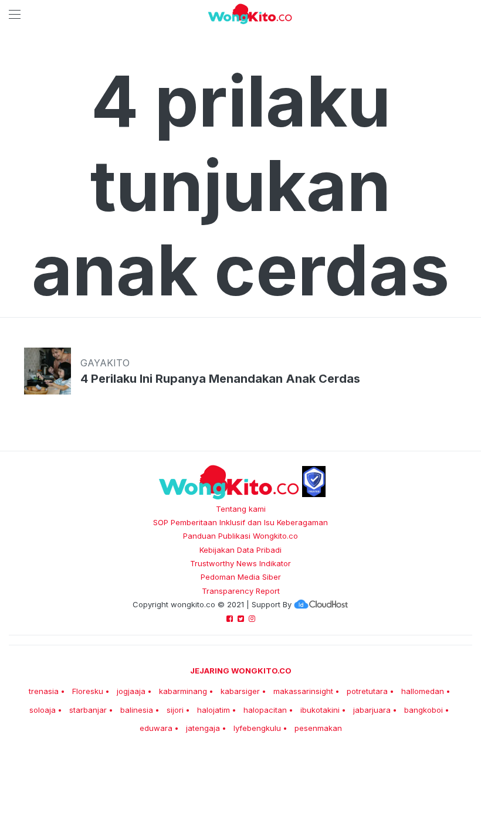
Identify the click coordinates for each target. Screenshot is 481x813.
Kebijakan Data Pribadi (240, 550)
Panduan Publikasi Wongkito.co (240, 535)
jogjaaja (131, 691)
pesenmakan (318, 728)
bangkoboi (423, 710)
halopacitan (265, 710)
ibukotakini (320, 710)
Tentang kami (241, 508)
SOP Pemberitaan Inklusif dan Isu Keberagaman (240, 522)
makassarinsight (303, 691)
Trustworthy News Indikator (240, 563)
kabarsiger (240, 691)
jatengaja (203, 728)
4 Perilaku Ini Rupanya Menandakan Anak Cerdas (220, 379)
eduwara (156, 728)
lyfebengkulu (257, 728)
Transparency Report (241, 591)
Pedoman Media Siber (241, 576)
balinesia (136, 710)
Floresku (87, 691)
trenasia (44, 691)
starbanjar (88, 710)
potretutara (367, 691)
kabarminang (183, 691)
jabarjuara (372, 710)
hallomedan (422, 691)
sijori (175, 710)
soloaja (42, 710)
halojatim (213, 710)
